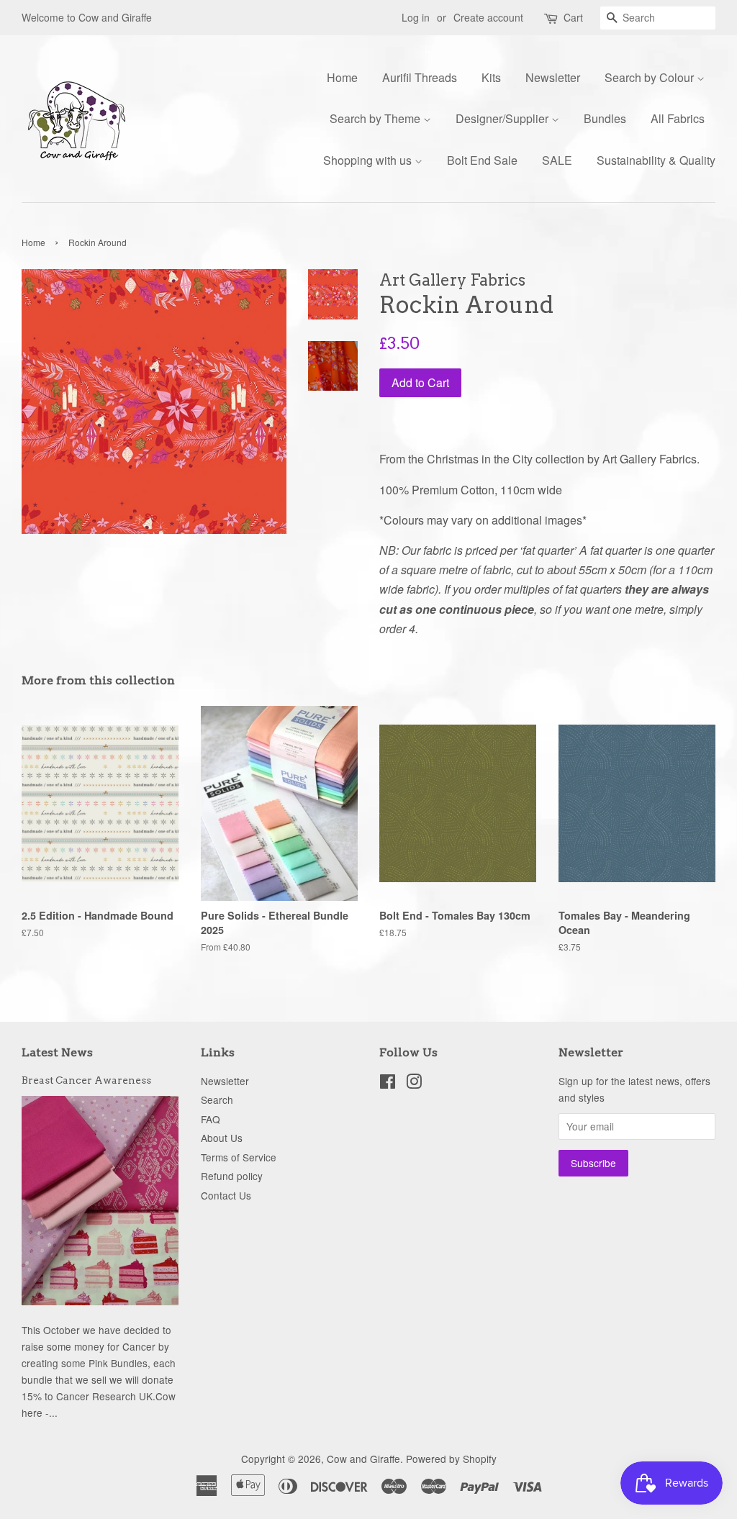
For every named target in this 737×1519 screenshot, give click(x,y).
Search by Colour (651, 77)
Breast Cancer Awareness (86, 1080)
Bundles (605, 118)
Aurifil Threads (419, 77)
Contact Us (226, 1195)
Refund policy (232, 1176)
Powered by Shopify (451, 1458)
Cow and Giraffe (363, 1458)
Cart (573, 17)
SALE (557, 160)
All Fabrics (678, 118)
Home (342, 77)
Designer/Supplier (503, 118)
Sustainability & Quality (656, 160)
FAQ (210, 1119)
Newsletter (552, 77)
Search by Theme (376, 118)
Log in (416, 17)
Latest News (57, 1052)
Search (217, 1099)
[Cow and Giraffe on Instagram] (414, 1083)
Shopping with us (369, 160)
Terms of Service (238, 1157)
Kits (491, 77)
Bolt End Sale (482, 160)
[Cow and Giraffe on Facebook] (387, 1083)
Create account (488, 17)
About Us (222, 1137)
